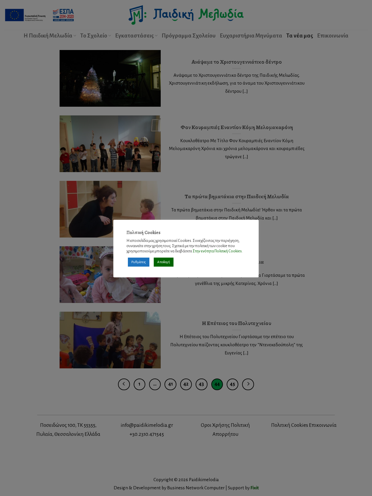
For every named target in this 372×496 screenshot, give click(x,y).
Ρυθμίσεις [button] (138, 262)
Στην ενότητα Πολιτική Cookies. (218, 251)
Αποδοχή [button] (163, 262)
